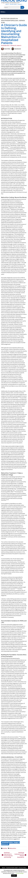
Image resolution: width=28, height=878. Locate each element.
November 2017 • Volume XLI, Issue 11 (11, 45)
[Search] (22, 7)
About (7, 4)
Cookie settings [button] (20, 873)
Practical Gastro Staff (12, 867)
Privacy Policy (22, 867)
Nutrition (5, 848)
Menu (3, 12)
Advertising (13, 4)
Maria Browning (17, 48)
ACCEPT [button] (14, 875)
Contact (19, 4)
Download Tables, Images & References (10, 843)
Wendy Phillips (7, 48)
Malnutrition (13, 848)
